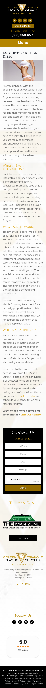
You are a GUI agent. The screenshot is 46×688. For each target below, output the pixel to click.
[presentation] (23, 479)
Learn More (23, 538)
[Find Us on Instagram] (25, 20)
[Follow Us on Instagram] (26, 622)
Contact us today (25, 396)
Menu (23, 42)
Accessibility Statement (21, 678)
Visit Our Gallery (31, 414)
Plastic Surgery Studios (33, 684)
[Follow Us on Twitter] (30, 20)
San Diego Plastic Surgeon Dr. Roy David (26, 676)
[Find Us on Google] (20, 20)
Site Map (6, 678)
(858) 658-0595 (23, 33)
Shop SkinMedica (23, 26)
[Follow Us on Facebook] (15, 20)
